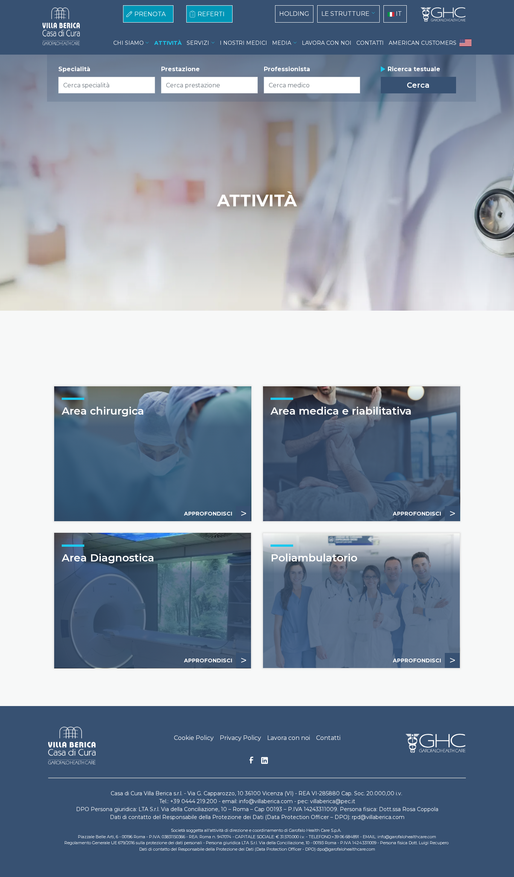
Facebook (251, 762)
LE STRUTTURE (345, 13)
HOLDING (294, 13)
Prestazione (180, 69)
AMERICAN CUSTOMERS (422, 43)
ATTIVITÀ (168, 43)
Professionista (287, 69)
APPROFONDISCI (424, 513)
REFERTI (211, 14)
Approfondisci (215, 513)
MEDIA (281, 43)
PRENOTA (150, 14)
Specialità (74, 69)
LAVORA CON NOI (326, 43)
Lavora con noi (288, 737)
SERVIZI (198, 43)
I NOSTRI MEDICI (243, 43)
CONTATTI (370, 43)
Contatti (328, 737)
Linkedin (264, 762)
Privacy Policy (240, 737)
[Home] (440, 14)
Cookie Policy (194, 737)
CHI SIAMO (128, 43)
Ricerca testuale (414, 69)
